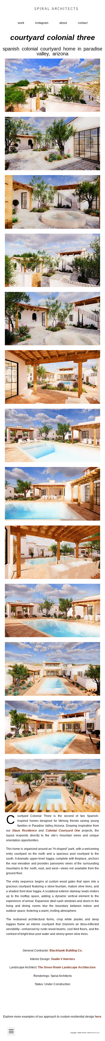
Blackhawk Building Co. (66, 950)
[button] (11, 1031)
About (63, 23)
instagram (41, 23)
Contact (82, 23)
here (98, 1016)
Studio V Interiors (63, 959)
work (21, 23)
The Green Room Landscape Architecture (67, 967)
